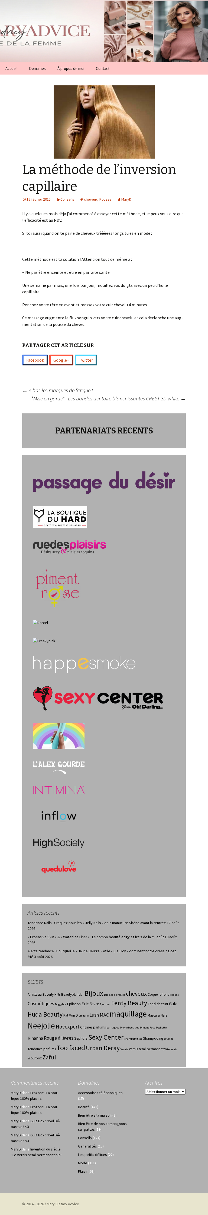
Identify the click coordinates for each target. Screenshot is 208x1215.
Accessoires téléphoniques (100, 1092)
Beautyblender (72, 994)
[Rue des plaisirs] (69, 546)
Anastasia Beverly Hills (44, 994)
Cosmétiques (41, 1004)
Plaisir (83, 1171)
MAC (104, 1015)
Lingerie (84, 1015)
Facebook (35, 360)
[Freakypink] (44, 640)
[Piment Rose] (58, 586)
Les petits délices (92, 1154)
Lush (94, 1015)
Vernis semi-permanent (146, 1049)
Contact (103, 68)
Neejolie (41, 1026)
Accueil (11, 68)
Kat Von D (70, 1015)
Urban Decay (103, 1048)
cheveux (91, 199)
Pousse (105, 199)
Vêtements (170, 1049)
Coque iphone (159, 994)
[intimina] (58, 789)
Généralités (87, 1146)
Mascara (154, 1015)
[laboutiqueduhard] (60, 516)
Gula (173, 1003)
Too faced (71, 1047)
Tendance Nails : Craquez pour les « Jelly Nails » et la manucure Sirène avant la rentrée (97, 922)
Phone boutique (129, 1027)
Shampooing (153, 1038)
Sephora (80, 1038)
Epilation (74, 1004)
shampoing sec (133, 1038)
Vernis (124, 1049)
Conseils (67, 199)
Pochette (161, 1027)
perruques (112, 1027)
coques (174, 995)
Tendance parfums (42, 1049)
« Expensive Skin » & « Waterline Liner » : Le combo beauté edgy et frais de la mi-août (96, 936)
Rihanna (35, 1038)
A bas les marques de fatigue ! (57, 390)
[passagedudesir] (104, 482)
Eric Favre (90, 1003)
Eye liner (105, 1004)
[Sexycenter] (98, 698)
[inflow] (58, 815)
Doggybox (60, 1004)
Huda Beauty (45, 1014)
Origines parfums (93, 1027)
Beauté (84, 1106)
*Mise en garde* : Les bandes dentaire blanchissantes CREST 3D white (108, 398)
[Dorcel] (40, 622)
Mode (82, 1163)
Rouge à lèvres (58, 1038)
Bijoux (93, 993)
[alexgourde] (58, 766)
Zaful (49, 1057)
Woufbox (35, 1058)
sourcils (168, 1038)
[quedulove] (58, 866)
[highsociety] (58, 842)
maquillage (128, 1014)
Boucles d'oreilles (114, 995)
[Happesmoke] (84, 664)
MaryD (126, 199)
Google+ (61, 360)
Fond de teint (158, 1004)
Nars (164, 1015)
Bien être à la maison (95, 1115)
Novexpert (67, 1026)
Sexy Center (105, 1037)
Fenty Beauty (129, 1003)
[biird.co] (58, 735)
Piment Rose (147, 1027)
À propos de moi (70, 68)
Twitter (86, 360)
